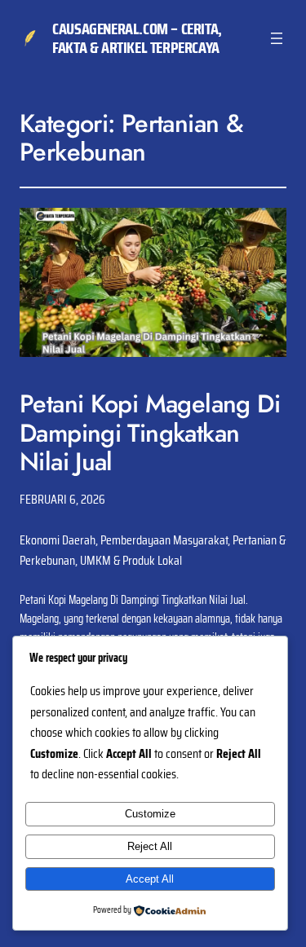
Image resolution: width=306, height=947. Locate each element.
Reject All (149, 846)
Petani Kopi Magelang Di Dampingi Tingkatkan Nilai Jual (150, 433)
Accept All (150, 879)
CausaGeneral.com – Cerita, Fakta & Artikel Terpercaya (137, 37)
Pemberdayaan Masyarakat (164, 540)
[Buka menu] (276, 38)
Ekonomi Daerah (57, 540)
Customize (150, 814)
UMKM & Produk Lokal (131, 560)
